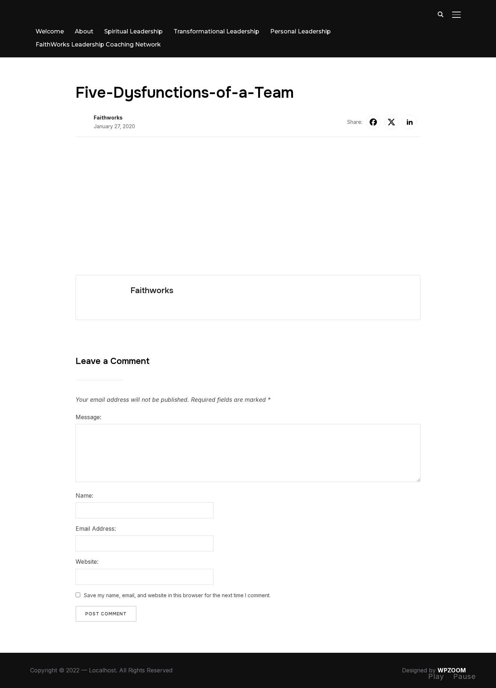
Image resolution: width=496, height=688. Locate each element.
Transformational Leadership (216, 31)
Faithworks (108, 117)
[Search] (440, 14)
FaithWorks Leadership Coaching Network (98, 44)
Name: (84, 495)
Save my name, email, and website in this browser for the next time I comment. (177, 595)
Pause (464, 676)
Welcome (50, 31)
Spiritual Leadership (133, 31)
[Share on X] (391, 122)
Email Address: (96, 528)
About (84, 31)
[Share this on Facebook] (373, 122)
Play (436, 676)
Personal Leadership (300, 31)
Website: (87, 561)
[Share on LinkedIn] (409, 122)
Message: (88, 417)
